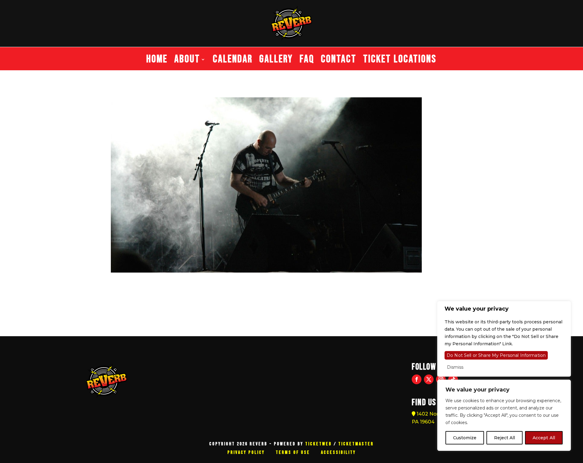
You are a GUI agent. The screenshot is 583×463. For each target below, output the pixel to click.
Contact (338, 61)
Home (157, 61)
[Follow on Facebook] (416, 379)
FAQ (307, 61)
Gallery (276, 61)
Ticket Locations (400, 61)
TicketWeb (318, 444)
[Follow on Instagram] (441, 379)
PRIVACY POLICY (246, 452)
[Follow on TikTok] (453, 379)
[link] (115, 297)
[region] (504, 415)
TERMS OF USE (293, 452)
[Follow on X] (429, 379)
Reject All (504, 437)
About (187, 61)
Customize (464, 437)
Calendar (233, 61)
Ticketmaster (356, 444)
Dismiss (455, 367)
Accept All (544, 437)
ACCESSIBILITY (338, 452)
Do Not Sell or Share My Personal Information (496, 355)
